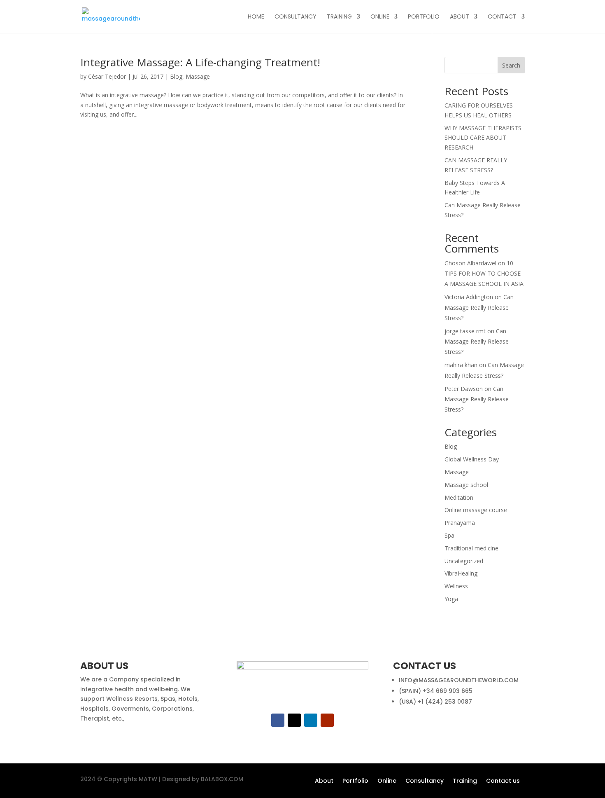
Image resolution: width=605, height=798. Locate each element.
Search (511, 65)
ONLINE (379, 17)
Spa (449, 535)
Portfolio (355, 781)
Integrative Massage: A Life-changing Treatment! (200, 62)
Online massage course (475, 510)
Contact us (503, 781)
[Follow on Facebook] (277, 720)
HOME (256, 17)
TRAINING (339, 17)
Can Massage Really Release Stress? (479, 307)
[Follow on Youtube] (327, 720)
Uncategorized (463, 561)
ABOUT (459, 17)
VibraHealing (460, 573)
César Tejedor (107, 76)
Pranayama (459, 523)
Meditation (458, 497)
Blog (176, 76)
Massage (198, 76)
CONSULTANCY (295, 17)
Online (386, 781)
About (324, 781)
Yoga (451, 599)
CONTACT (502, 17)
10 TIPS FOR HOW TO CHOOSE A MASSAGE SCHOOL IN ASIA (484, 273)
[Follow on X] (294, 720)
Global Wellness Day (471, 459)
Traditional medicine (471, 548)
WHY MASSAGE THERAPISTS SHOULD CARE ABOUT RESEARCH (482, 138)
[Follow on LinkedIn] (310, 720)
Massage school (466, 485)
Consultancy (424, 781)
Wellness (456, 586)
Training (465, 781)
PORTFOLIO (424, 17)
